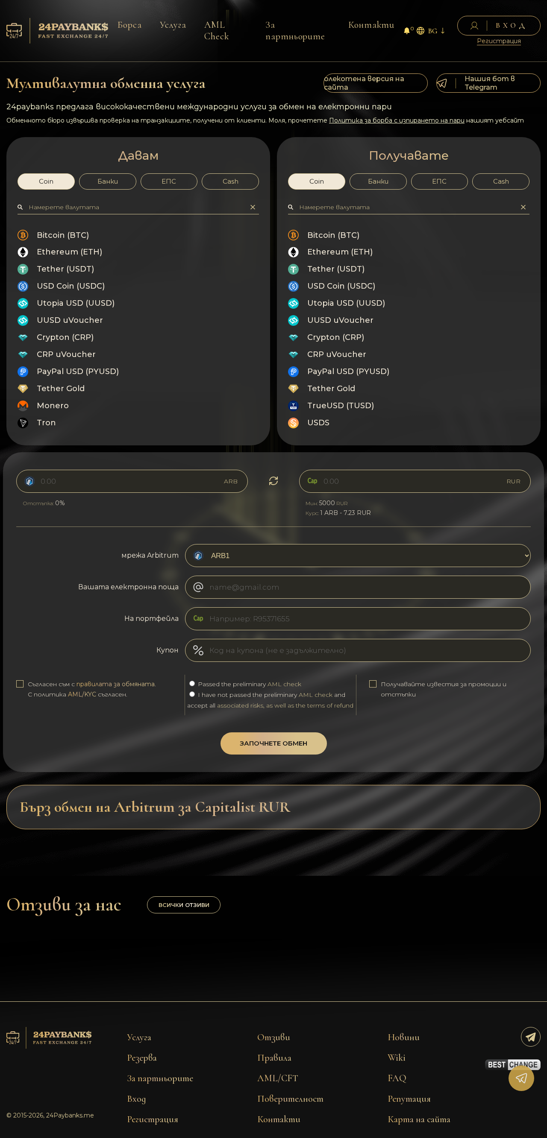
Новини (404, 1037)
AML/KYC (82, 694)
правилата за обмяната (115, 684)
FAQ (397, 1078)
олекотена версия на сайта (364, 83)
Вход (136, 1098)
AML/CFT (277, 1078)
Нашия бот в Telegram (490, 83)
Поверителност (290, 1098)
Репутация (409, 1098)
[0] (406, 31)
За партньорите (295, 30)
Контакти (371, 24)
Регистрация (499, 41)
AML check (284, 684)
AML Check (216, 30)
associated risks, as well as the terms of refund (285, 705)
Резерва (142, 1057)
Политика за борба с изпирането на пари (397, 120)
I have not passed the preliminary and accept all (270, 700)
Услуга (173, 24)
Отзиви (273, 1037)
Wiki (397, 1057)
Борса (130, 24)
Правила (274, 1057)
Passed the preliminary (248, 684)
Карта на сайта (419, 1119)
